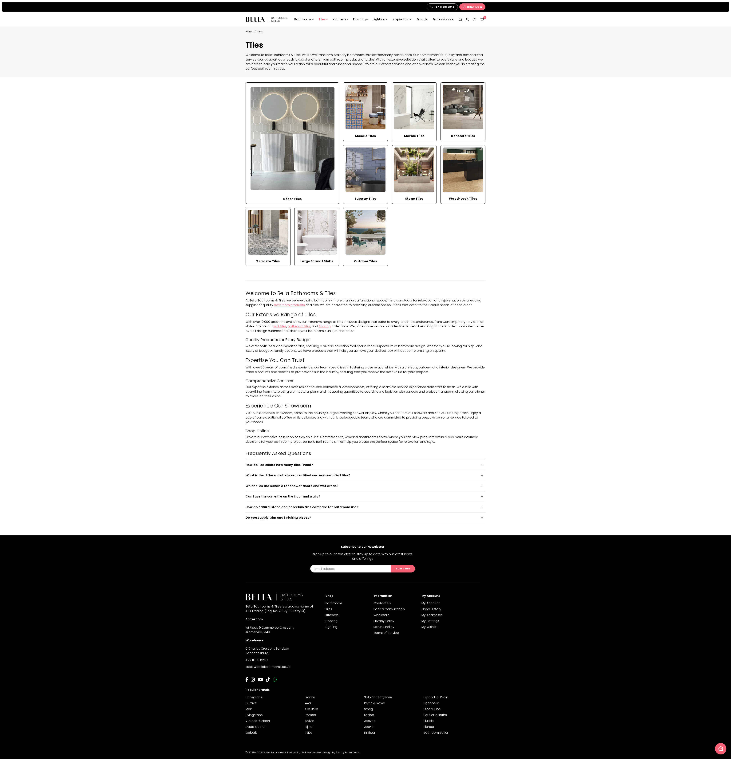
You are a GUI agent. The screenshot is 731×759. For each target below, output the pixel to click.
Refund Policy (383, 627)
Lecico (369, 715)
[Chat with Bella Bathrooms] (720, 748)
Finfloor (369, 732)
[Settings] (467, 19)
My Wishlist (429, 627)
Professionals (443, 19)
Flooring (359, 19)
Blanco (429, 727)
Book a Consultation (389, 609)
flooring (325, 326)
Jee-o (369, 727)
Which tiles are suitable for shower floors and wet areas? (292, 486)
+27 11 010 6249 (257, 660)
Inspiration (401, 19)
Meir (249, 709)
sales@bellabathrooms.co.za (268, 667)
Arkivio (309, 721)
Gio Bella (311, 709)
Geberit (251, 732)
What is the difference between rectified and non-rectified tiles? (298, 475)
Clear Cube (432, 709)
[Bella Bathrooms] (268, 19)
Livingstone (254, 715)
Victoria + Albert (258, 721)
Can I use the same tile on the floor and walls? (283, 496)
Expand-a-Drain (436, 697)
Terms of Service (386, 633)
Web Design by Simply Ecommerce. (338, 752)
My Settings (430, 621)
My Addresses (432, 615)
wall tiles (279, 326)
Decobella (431, 703)
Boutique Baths (435, 715)
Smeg (368, 709)
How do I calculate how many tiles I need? (279, 465)
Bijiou (309, 727)
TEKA (308, 732)
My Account (430, 603)
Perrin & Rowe (374, 703)
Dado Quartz (256, 727)
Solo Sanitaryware (378, 697)
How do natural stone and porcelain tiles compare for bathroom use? (302, 507)
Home (249, 31)
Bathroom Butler (436, 732)
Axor (308, 703)
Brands (422, 19)
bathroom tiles (299, 326)
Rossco (310, 715)
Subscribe (403, 568)
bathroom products (289, 305)
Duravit (251, 703)
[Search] (460, 19)
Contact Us (382, 603)
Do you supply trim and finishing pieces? (278, 517)
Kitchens (339, 19)
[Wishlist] (474, 19)
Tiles (322, 19)
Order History (431, 609)
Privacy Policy (383, 621)
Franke (310, 697)
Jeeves (369, 721)
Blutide (429, 721)
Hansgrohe (254, 697)
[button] (481, 19)
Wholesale (381, 615)
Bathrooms (303, 19)
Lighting (379, 19)
